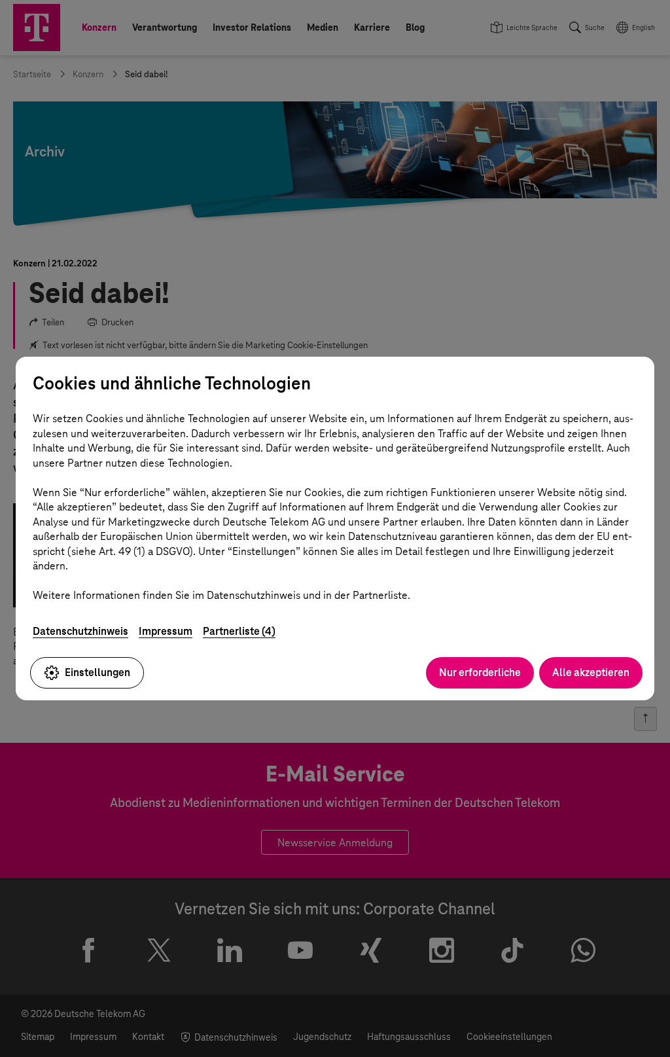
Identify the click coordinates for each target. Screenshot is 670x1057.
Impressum (165, 631)
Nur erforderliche (480, 672)
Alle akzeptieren (590, 672)
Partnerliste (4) (239, 631)
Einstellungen (97, 672)
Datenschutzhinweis (80, 631)
